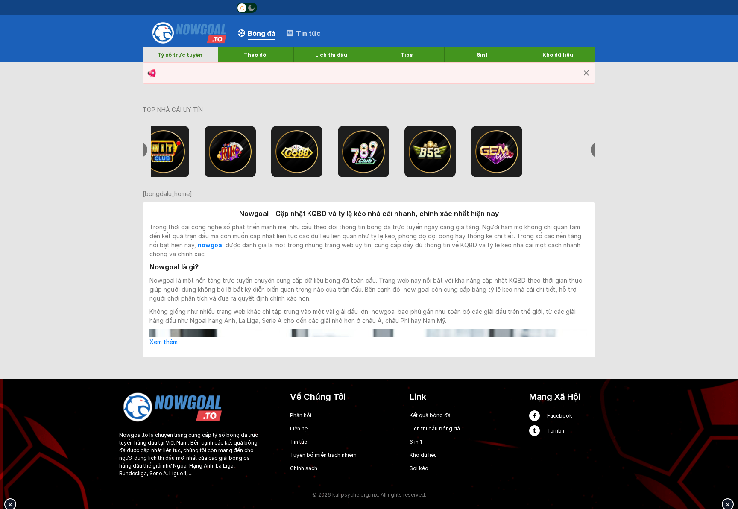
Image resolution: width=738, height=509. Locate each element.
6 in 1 (416, 442)
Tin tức (298, 442)
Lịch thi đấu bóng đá (435, 428)
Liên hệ (299, 428)
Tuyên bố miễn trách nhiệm (323, 455)
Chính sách (303, 468)
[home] (189, 32)
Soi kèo (419, 468)
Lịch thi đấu (331, 55)
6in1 (482, 55)
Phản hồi (300, 415)
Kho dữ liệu (557, 55)
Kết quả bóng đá (430, 415)
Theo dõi (256, 55)
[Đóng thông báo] (586, 73)
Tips (407, 55)
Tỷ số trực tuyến (180, 55)
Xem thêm (163, 341)
